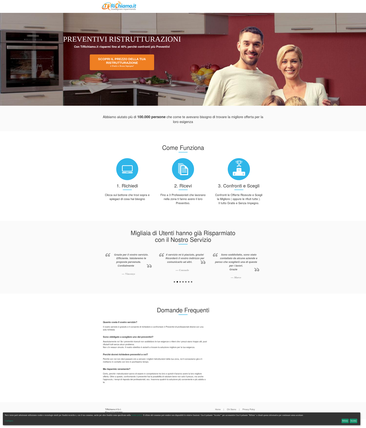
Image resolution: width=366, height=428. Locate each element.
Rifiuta (345, 421)
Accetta (353, 421)
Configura (9, 421)
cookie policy (136, 415)
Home (218, 409)
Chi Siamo (231, 409)
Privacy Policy (248, 409)
